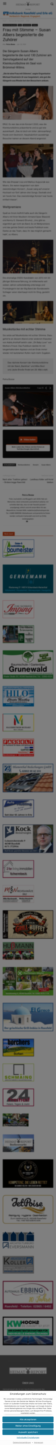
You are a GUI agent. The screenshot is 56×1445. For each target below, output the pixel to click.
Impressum (38, 1442)
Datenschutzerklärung (22, 1442)
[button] (28, 1426)
